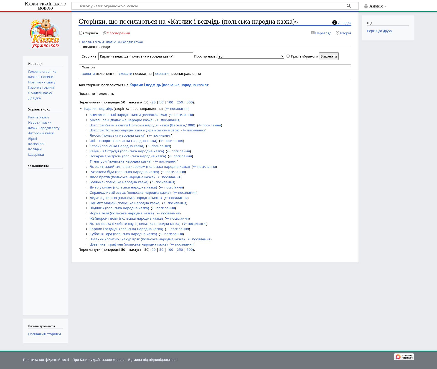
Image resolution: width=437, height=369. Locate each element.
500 (190, 102)
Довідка (344, 22)
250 (180, 102)
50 (161, 102)
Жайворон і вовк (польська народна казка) (126, 218)
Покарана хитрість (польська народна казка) (128, 156)
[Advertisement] (46, 239)
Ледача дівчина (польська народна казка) (126, 197)
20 (154, 102)
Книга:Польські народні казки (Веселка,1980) (128, 114)
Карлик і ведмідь (98, 108)
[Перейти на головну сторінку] (45, 34)
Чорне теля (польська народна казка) (122, 213)
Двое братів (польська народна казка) (122, 177)
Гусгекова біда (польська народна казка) (124, 171)
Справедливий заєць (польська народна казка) (130, 192)
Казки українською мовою (45, 6)
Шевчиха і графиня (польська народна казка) (129, 244)
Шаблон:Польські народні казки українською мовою (135, 130)
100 (170, 102)
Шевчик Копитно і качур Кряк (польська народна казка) (137, 239)
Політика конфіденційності (46, 359)
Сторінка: (89, 56)
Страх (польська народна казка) (117, 145)
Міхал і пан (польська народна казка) (122, 120)
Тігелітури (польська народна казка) (121, 161)
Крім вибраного (304, 56)
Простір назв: (205, 56)
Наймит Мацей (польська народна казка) (125, 203)
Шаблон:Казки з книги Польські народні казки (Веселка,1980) (142, 125)
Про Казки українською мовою (98, 359)
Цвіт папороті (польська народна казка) (123, 140)
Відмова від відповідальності (153, 359)
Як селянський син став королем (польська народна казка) (140, 166)
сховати (88, 73)
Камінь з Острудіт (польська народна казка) (127, 151)
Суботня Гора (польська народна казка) (123, 233)
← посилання (177, 108)
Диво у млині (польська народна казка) (123, 187)
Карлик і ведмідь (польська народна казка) (112, 42)
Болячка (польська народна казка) (119, 182)
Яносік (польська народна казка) (117, 135)
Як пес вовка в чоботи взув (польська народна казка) (135, 223)
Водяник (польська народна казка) (119, 208)
